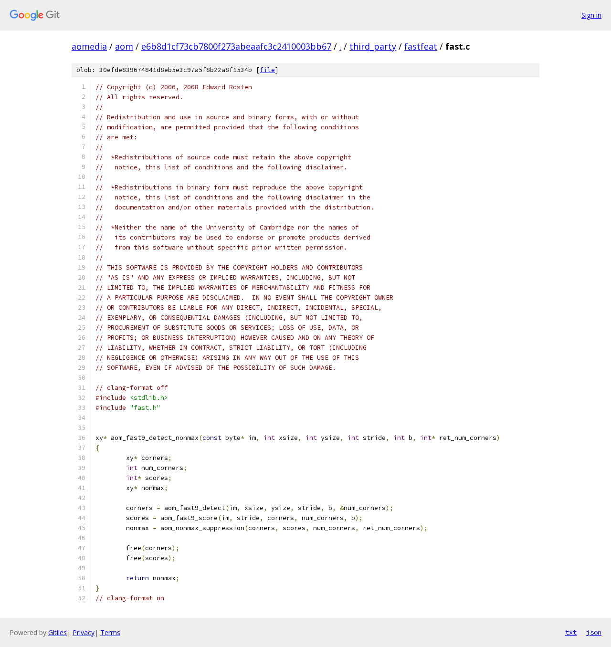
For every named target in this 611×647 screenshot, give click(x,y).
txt (571, 632)
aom (124, 46)
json (593, 632)
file (267, 70)
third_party (372, 46)
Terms (110, 632)
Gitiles (57, 632)
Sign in (591, 15)
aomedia (89, 46)
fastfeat (420, 46)
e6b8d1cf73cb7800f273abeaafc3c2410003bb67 (236, 46)
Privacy (84, 632)
